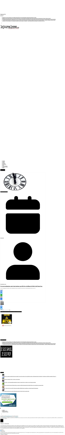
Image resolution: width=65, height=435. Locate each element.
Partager (1, 300)
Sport (3, 165)
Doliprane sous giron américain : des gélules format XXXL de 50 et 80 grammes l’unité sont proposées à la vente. (19, 17)
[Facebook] (22, 291)
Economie (3, 163)
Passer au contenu (3, 14)
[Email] (22, 297)
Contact (3, 410)
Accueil (3, 160)
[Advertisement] (28, 7)
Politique (3, 161)
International (4, 164)
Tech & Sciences (5, 191)
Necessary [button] (1, 429)
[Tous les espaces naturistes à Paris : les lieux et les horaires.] (3, 378)
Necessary (3, 430)
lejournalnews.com (3, 284)
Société (3, 162)
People (3, 167)
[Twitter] (22, 293)
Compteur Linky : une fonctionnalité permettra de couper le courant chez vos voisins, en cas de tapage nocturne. (19, 382)
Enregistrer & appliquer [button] (3, 434)
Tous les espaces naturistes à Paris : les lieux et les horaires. (11, 379)
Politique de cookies (5, 411)
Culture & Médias (5, 166)
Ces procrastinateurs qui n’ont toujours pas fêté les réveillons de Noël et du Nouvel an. (21, 286)
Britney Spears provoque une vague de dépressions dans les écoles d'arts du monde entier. (15, 391)
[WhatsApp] (22, 295)
